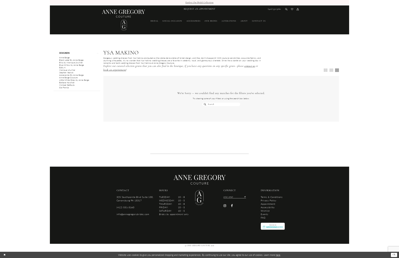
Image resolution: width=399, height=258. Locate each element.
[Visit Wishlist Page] (292, 8)
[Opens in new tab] (273, 226)
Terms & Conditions (272, 196)
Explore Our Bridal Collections (199, 2)
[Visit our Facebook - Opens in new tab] (232, 206)
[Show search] (286, 8)
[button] (298, 8)
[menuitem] (199, 9)
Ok (394, 255)
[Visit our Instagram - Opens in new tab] (224, 206)
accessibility (268, 207)
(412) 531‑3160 (125, 207)
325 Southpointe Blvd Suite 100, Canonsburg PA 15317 (135, 198)
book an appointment (114, 70)
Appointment (268, 203)
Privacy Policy (268, 200)
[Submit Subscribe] (244, 196)
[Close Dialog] (4, 255)
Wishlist (265, 210)
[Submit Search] (205, 104)
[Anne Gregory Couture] (123, 20)
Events (264, 214)
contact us (249, 66)
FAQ (263, 217)
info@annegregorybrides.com (133, 214)
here (278, 254)
